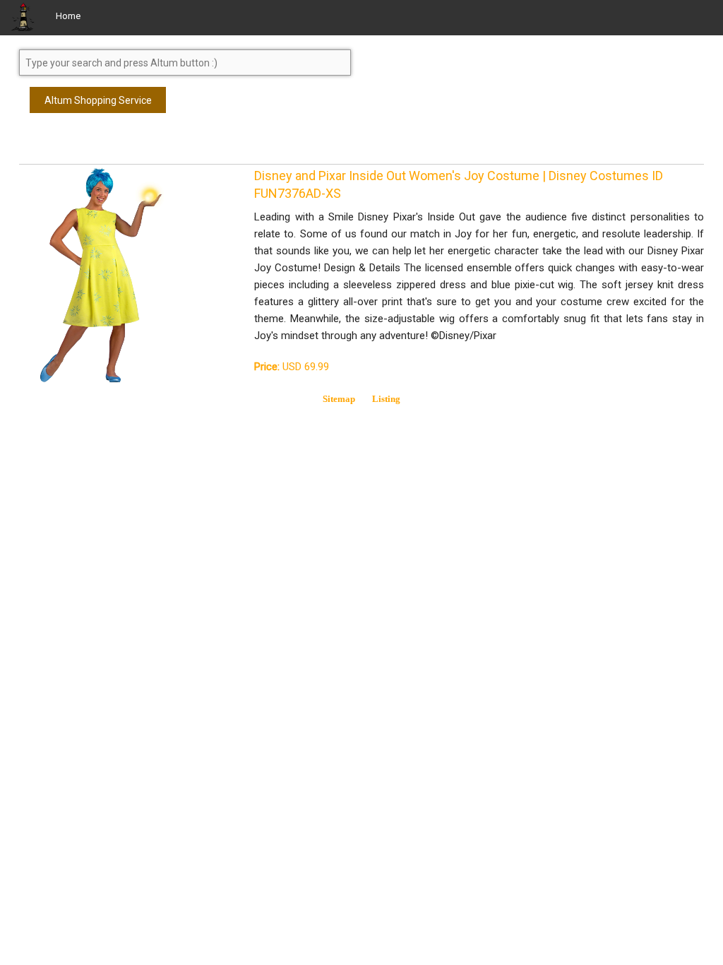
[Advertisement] (132, 144)
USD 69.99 (291, 366)
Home (68, 16)
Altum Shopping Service (98, 100)
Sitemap (339, 398)
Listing (386, 398)
